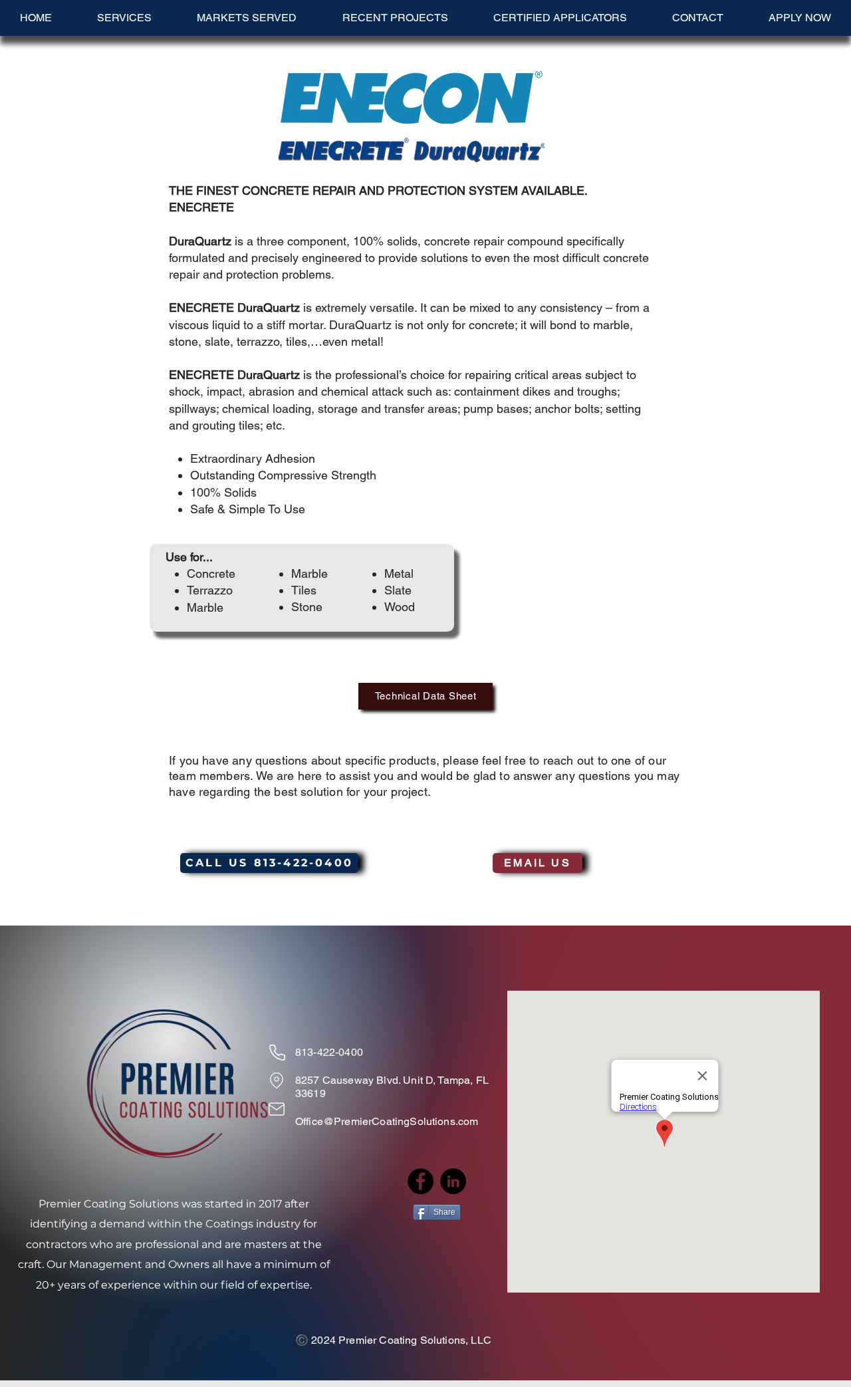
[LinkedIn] (453, 1181)
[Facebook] (420, 1181)
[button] (246, 18)
